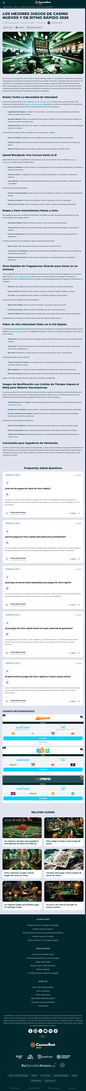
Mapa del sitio (72, 1088)
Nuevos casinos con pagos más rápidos (43, 925)
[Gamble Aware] (39, 1065)
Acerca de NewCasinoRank (43, 987)
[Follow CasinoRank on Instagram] (35, 1031)
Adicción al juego (43, 969)
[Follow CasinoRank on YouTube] (45, 1031)
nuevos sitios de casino (42, 102)
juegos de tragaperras (19, 276)
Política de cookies (15, 1088)
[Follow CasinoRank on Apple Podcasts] (55, 1031)
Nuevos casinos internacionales (43, 965)
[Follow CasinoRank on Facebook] (30, 1031)
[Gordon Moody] (63, 1057)
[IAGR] (19, 1057)
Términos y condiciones (54, 1088)
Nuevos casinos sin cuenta (43, 936)
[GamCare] (45, 1057)
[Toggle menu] (4, 3)
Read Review (43, 742)
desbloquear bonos (14, 405)
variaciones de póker (16, 331)
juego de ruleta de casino (34, 104)
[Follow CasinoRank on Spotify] (50, 1031)
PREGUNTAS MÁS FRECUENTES (43, 998)
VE (42, 1036)
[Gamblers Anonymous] (30, 1057)
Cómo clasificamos (43, 995)
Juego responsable (43, 962)
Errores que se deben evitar (43, 954)
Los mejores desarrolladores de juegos (43, 973)
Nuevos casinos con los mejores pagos (43, 940)
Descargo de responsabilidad (43, 1002)
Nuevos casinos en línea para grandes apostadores (43, 933)
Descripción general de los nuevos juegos (43, 958)
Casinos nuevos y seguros (43, 929)
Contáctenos (43, 1006)
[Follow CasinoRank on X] (40, 1031)
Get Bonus (43, 738)
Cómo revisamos (43, 991)
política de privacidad (34, 1088)
